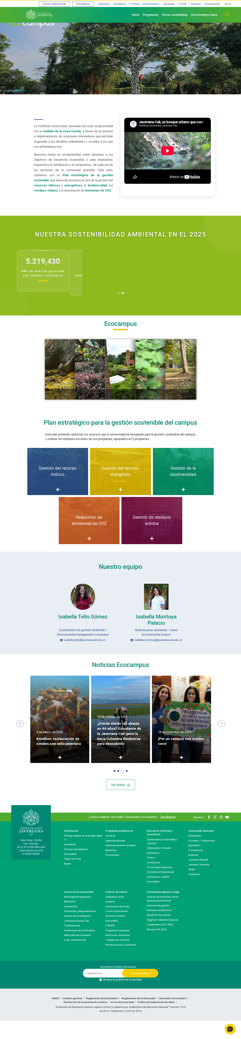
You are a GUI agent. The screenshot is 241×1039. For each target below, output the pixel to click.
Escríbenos (168, 817)
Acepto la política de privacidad (122, 979)
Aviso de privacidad (122, 1002)
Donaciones (70, 906)
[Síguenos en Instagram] (221, 817)
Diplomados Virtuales (159, 847)
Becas (67, 863)
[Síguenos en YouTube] (227, 817)
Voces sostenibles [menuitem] (175, 15)
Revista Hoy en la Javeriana (120, 944)
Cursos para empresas (159, 867)
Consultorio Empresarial (160, 871)
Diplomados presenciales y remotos (162, 841)
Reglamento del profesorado (139, 998)
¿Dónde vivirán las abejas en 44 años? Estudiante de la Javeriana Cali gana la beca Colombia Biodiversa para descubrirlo (119, 733)
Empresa (196, 3)
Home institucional (54, 3)
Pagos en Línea (72, 858)
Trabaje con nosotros (117, 939)
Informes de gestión (158, 905)
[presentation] (20, 723)
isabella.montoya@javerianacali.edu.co (158, 640)
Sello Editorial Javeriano (77, 935)
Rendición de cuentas (159, 914)
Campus (110, 901)
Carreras (110, 835)
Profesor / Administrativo (144, 3)
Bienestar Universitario (173, 998)
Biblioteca (69, 901)
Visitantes (194, 874)
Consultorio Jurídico (158, 876)
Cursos (151, 857)
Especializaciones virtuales (120, 845)
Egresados (194, 845)
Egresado (169, 3)
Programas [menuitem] (151, 15)
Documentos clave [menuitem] (204, 15)
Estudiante (120, 3)
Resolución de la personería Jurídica (85, 1002)
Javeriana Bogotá (198, 859)
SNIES (56, 998)
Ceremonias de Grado (117, 906)
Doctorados (112, 854)
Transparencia (72, 925)
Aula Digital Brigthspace (77, 896)
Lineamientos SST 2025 (160, 924)
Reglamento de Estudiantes (102, 998)
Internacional (212, 3)
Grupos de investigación (77, 915)
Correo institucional (116, 911)
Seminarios (153, 852)
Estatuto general (73, 998)
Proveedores (195, 850)
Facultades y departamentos (80, 911)
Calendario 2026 (114, 896)
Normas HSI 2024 (157, 929)
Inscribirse (70, 844)
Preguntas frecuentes (117, 930)
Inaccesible (70, 853)
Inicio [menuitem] (136, 15)
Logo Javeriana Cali (75, 939)
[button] (118, 293)
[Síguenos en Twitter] (215, 817)
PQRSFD (110, 925)
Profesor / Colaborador (201, 840)
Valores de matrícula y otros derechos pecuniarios (162, 898)
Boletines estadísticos (159, 910)
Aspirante (103, 3)
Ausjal (191, 869)
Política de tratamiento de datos (156, 1002)
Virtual (182, 3)
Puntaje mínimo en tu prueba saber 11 (83, 837)
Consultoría (153, 862)
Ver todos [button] (118, 785)
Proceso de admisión (76, 849)
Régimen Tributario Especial (162, 919)
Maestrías (111, 850)
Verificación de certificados (79, 930)
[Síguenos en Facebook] (209, 817)
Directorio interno (115, 915)
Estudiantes (194, 835)
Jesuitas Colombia (198, 864)
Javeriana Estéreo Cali (76, 920)
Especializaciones (115, 840)
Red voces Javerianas (117, 935)
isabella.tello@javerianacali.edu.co (85, 640)
